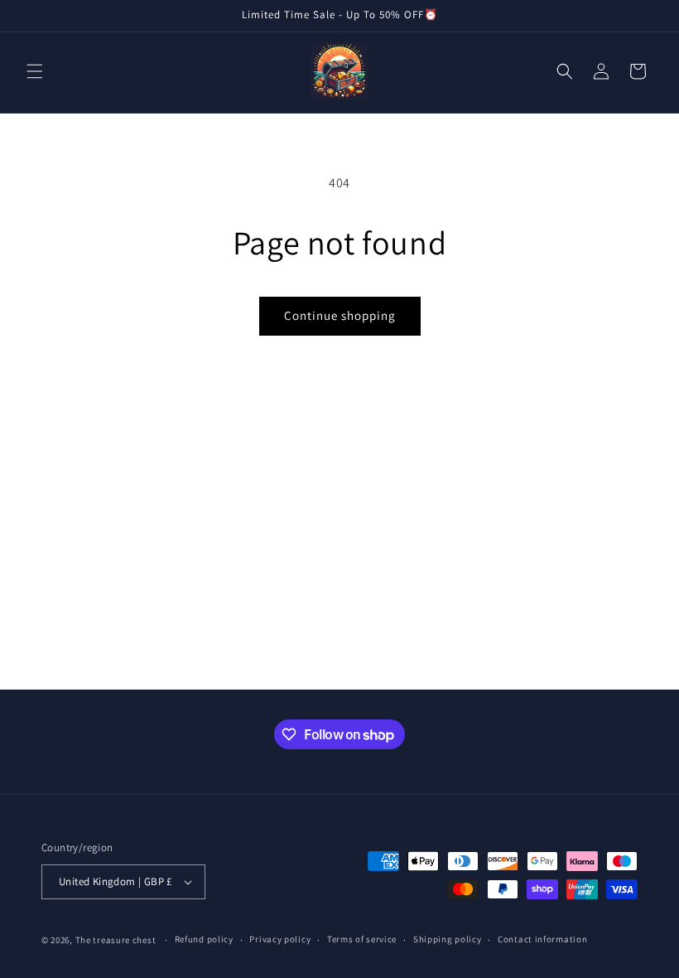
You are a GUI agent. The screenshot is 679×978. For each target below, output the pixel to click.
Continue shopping (340, 315)
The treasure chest (116, 940)
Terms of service (362, 939)
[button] (35, 71)
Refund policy (204, 939)
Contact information (542, 939)
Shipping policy (447, 939)
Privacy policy (280, 939)
